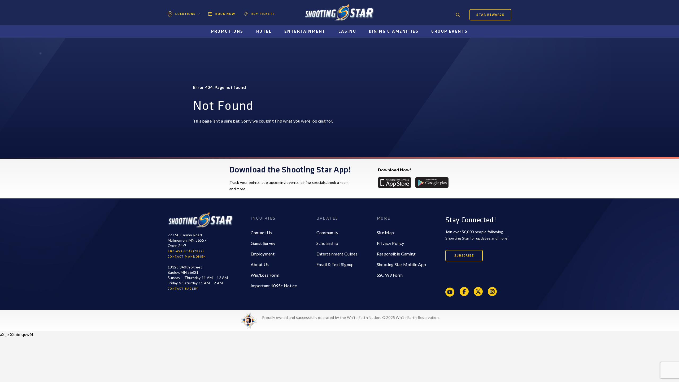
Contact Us (261, 232)
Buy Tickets (263, 14)
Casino (347, 31)
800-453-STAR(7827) (186, 251)
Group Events (449, 31)
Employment (263, 253)
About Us (260, 264)
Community (327, 232)
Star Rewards (490, 15)
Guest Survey (263, 243)
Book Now (225, 14)
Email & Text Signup (335, 264)
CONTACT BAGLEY (183, 289)
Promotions (227, 31)
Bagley (180, 25)
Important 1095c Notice (274, 285)
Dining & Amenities (394, 31)
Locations (185, 14)
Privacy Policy (390, 243)
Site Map (385, 232)
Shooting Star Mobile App (401, 264)
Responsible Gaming (396, 253)
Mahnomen (184, 35)
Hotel (264, 31)
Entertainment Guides (337, 253)
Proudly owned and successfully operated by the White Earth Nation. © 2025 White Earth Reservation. (350, 317)
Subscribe (464, 256)
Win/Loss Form (265, 274)
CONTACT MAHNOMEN (187, 257)
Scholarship (327, 243)
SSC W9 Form (390, 274)
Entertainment (304, 31)
